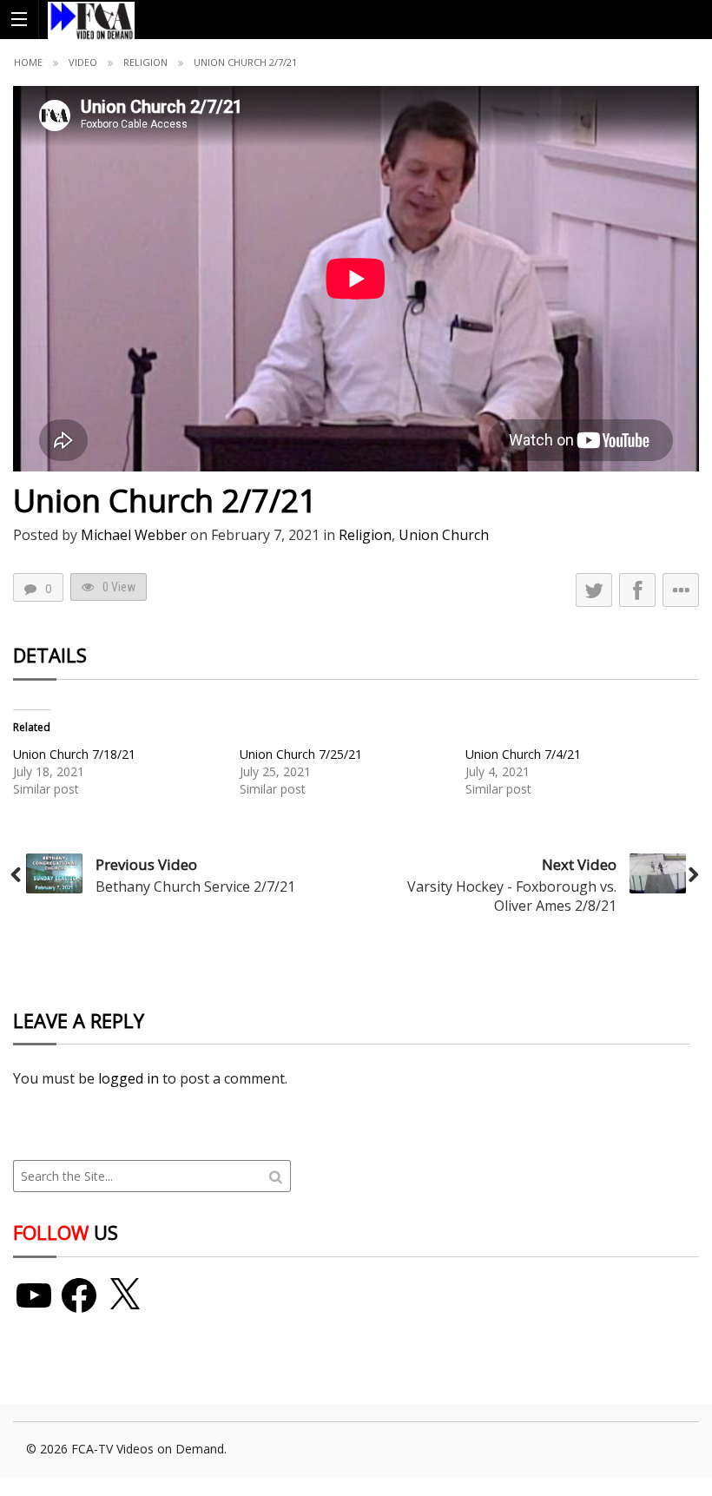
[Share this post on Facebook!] (637, 590)
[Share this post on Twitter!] (594, 590)
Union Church (444, 534)
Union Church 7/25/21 (301, 754)
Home (28, 62)
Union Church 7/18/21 (74, 754)
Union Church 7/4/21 (523, 754)
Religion (145, 62)
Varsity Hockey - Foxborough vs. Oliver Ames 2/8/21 (511, 896)
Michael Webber (134, 534)
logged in (128, 1078)
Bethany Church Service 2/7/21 (195, 886)
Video (83, 62)
